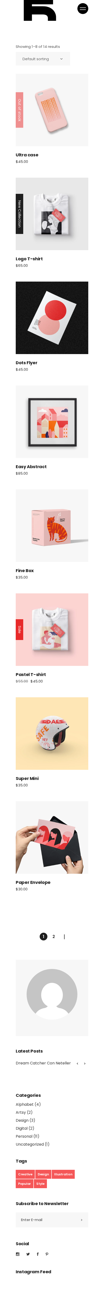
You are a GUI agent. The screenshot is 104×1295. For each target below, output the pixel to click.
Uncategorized (30, 1144)
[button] (84, 1063)
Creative (25, 1174)
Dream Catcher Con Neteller (43, 1063)
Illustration (63, 1174)
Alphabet (25, 1104)
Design (22, 1120)
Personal (24, 1136)
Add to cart (52, 213)
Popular (24, 1183)
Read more (52, 110)
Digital (22, 1128)
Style (40, 1183)
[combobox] (43, 58)
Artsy (21, 1112)
